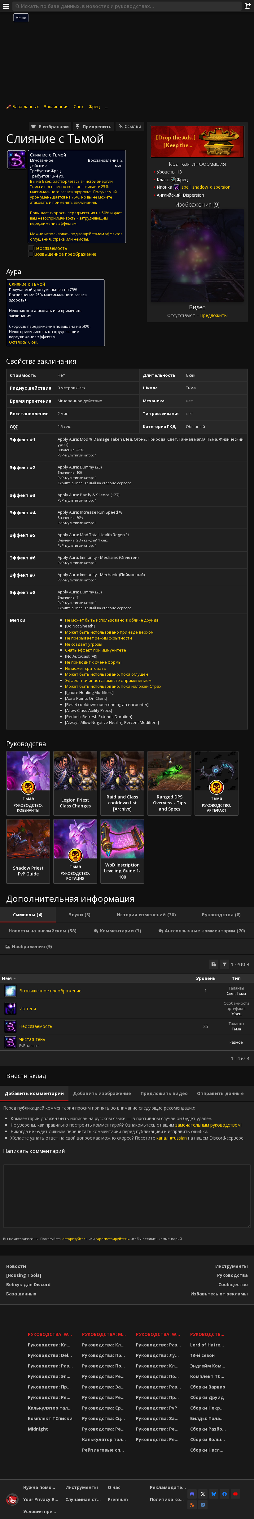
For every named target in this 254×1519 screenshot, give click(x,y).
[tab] (28, 914)
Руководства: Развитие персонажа (51, 1366)
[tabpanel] (127, 1010)
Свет (231, 993)
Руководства (232, 1275)
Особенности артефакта (236, 1006)
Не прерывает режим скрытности (98, 638)
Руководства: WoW (51, 1334)
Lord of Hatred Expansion (209, 1345)
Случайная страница (84, 1499)
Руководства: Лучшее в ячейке (159, 1355)
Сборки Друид (207, 1397)
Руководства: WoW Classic (159, 1334)
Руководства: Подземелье (105, 1366)
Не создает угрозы (83, 644)
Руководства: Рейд (50, 1397)
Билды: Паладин (209, 1418)
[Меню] (6, 6)
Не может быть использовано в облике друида (112, 620)
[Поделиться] (248, 6)
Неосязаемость (50, 248)
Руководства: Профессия (51, 1387)
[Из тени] (10, 1008)
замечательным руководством (208, 1125)
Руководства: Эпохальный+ (51, 1376)
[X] (203, 1494)
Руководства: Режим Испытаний (105, 1429)
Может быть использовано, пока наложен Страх (113, 686)
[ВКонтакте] (203, 1504)
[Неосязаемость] (10, 1026)
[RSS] (192, 1504)
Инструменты (231, 1266)
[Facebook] (224, 1494)
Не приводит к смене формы (93, 662)
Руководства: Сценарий (105, 1418)
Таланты (236, 988)
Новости (16, 1266)
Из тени (27, 1009)
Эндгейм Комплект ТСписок (209, 1366)
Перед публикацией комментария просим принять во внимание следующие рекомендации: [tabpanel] (123, 1173)
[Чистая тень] (10, 1042)
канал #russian (171, 1138)
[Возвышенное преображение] (10, 991)
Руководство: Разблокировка (159, 1345)
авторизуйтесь (75, 1238)
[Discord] (192, 1494)
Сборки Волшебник (209, 1439)
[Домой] (12, 1504)
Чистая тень (32, 1039)
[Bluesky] (213, 1494)
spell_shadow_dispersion (205, 187)
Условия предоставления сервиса (42, 1511)
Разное (236, 1042)
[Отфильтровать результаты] (224, 964)
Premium (118, 1499)
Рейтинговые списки (105, 1450)
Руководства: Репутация (105, 1397)
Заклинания (56, 106)
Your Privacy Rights (42, 1499)
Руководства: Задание (105, 1387)
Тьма (241, 993)
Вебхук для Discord (28, 1284)
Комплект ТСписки (50, 1418)
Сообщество (233, 1284)
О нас (114, 1487)
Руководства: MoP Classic (105, 1334)
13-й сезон (202, 1355)
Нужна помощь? (42, 1487)
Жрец (94, 106)
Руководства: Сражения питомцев (105, 1408)
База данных (25, 106)
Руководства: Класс (51, 1345)
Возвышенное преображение (65, 254)
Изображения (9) (197, 204)
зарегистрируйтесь (112, 1238)
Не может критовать (85, 668)
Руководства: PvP (156, 1408)
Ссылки (133, 126)
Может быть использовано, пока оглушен (106, 674)
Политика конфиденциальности (168, 1499)
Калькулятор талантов (51, 1408)
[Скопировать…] (213, 964)
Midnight (38, 1429)
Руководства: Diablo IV (209, 1334)
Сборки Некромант (209, 1408)
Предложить (213, 315)
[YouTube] (235, 1494)
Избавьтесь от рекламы (219, 1294)
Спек (79, 106)
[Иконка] (16, 159)
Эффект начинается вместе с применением (108, 680)
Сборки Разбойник (209, 1429)
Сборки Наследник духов (209, 1450)
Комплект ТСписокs (209, 1376)
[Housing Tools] (23, 1275)
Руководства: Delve (50, 1355)
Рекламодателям (168, 1487)
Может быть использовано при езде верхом (109, 632)
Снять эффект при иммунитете (95, 650)
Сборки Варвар (207, 1387)
